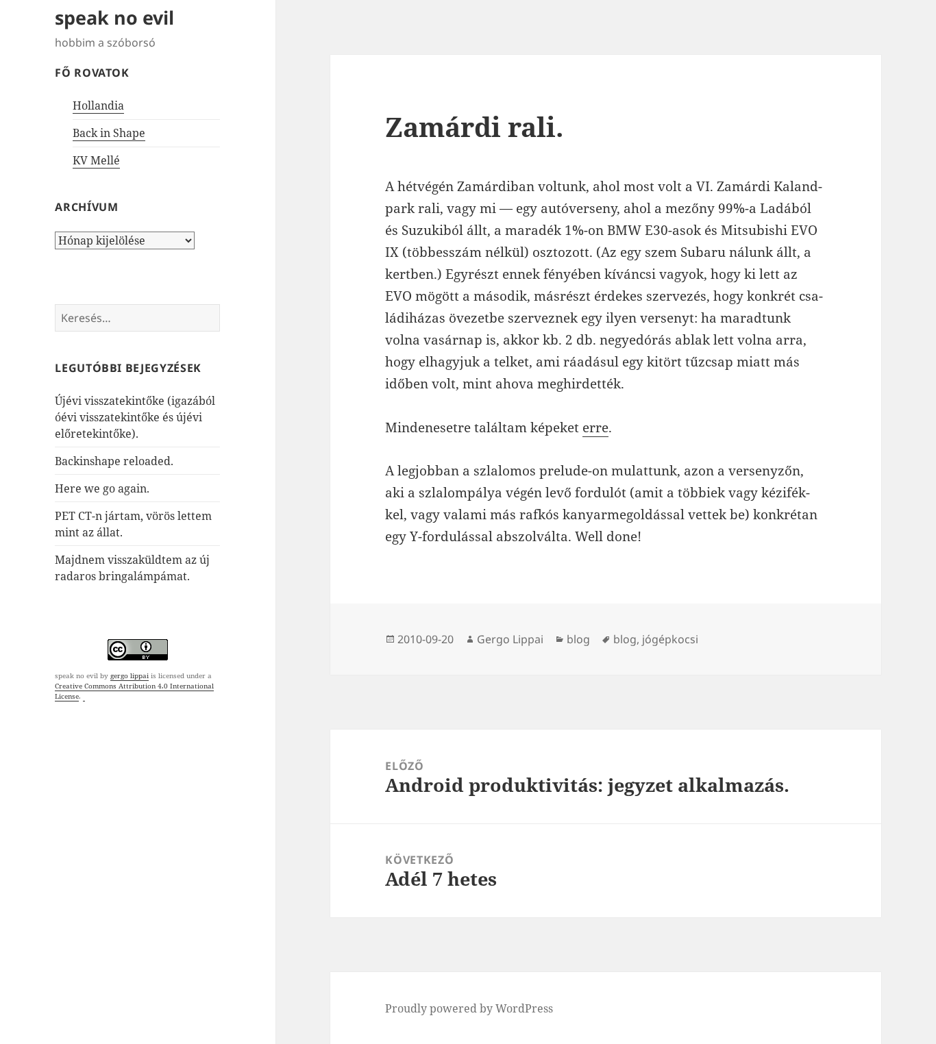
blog (578, 639)
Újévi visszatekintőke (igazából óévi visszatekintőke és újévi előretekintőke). (135, 417)
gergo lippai (129, 675)
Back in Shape (109, 132)
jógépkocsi (670, 639)
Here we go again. (102, 488)
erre (595, 427)
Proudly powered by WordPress (469, 1008)
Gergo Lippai (510, 639)
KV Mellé (96, 160)
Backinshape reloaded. (114, 461)
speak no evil (114, 17)
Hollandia (98, 105)
